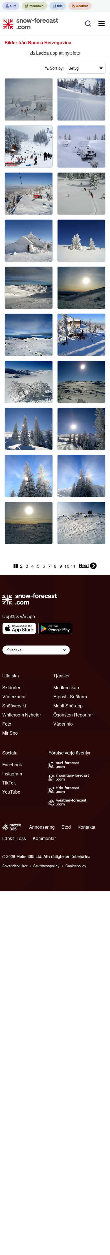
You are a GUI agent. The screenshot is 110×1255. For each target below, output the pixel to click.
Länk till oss (14, 838)
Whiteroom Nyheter (21, 714)
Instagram (12, 773)
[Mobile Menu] (101, 23)
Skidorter (11, 687)
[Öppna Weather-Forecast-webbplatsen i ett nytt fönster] (80, 6)
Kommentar (44, 838)
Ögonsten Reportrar (73, 714)
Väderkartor (14, 696)
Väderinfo (63, 723)
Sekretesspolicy (46, 865)
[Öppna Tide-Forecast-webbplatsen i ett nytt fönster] (57, 6)
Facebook (12, 764)
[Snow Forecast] (29, 23)
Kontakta (86, 827)
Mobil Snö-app (68, 705)
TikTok (9, 782)
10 (66, 566)
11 (73, 566)
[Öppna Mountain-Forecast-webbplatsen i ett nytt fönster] (34, 6)
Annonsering (42, 827)
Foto (6, 723)
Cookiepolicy (75, 865)
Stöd (66, 827)
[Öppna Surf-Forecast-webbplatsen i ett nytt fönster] (10, 6)
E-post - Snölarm (70, 696)
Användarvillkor (14, 865)
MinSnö (10, 733)
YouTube (11, 791)
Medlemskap (66, 687)
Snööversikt (14, 705)
